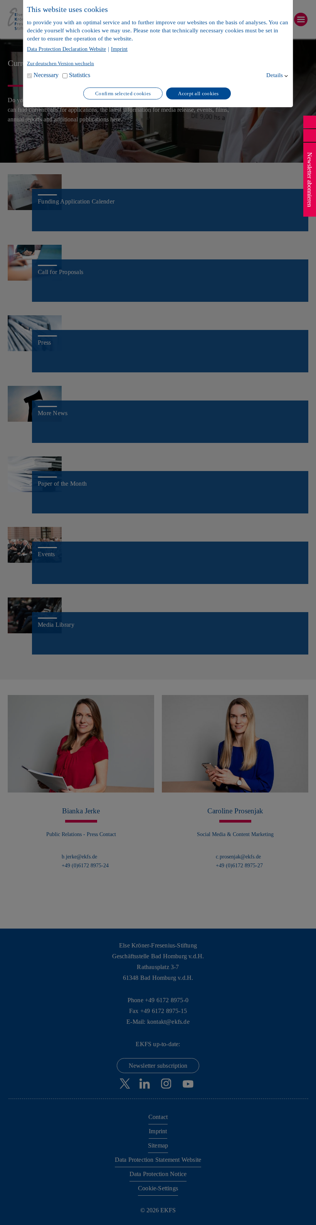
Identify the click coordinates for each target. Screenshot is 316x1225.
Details (274, 75)
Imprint (119, 49)
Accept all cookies (198, 93)
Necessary (46, 75)
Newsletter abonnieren (309, 179)
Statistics (79, 75)
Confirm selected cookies (123, 93)
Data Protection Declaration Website (66, 49)
